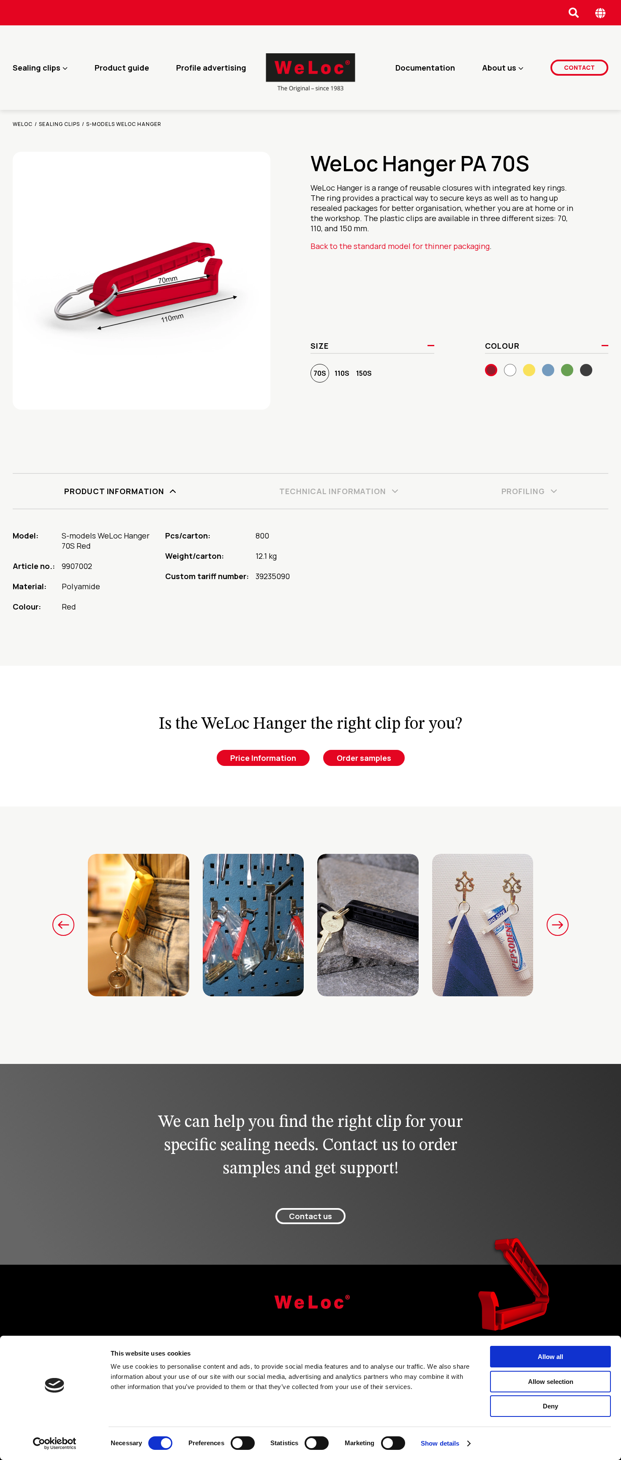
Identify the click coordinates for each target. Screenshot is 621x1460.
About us (499, 68)
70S (319, 373)
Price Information (263, 758)
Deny (550, 1406)
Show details (440, 1443)
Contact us (310, 1216)
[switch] (243, 1443)
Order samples (364, 758)
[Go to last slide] (63, 925)
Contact (579, 67)
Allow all (550, 1356)
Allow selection (550, 1381)
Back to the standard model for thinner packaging (400, 246)
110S (342, 373)
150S (364, 373)
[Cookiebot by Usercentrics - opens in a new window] (55, 1443)
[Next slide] (558, 925)
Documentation (425, 68)
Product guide (122, 68)
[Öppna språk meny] (600, 13)
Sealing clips (36, 68)
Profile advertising (211, 68)
